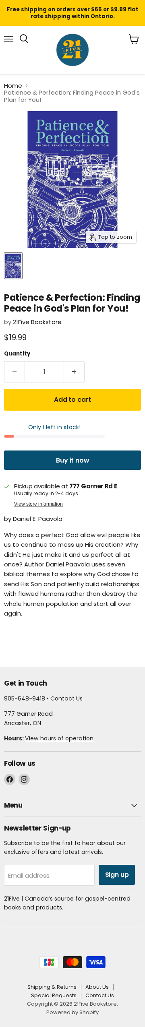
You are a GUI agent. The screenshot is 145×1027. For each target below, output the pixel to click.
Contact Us (66, 698)
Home (13, 85)
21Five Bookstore (37, 322)
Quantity (17, 354)
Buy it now (72, 460)
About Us (97, 987)
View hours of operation (59, 738)
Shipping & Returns (52, 987)
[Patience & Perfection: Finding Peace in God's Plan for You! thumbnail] (13, 266)
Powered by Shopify (72, 1012)
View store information (38, 504)
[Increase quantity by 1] (74, 372)
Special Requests (54, 995)
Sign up (117, 874)
